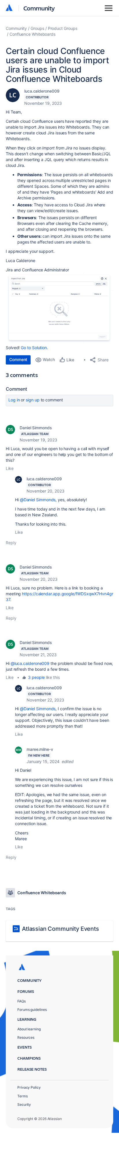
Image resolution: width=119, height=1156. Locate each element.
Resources (25, 1037)
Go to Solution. (34, 347)
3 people (36, 677)
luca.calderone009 (42, 91)
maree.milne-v (40, 749)
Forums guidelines (32, 1009)
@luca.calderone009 (30, 663)
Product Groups (62, 28)
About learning (29, 1029)
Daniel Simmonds (36, 427)
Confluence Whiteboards (32, 34)
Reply (11, 542)
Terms (22, 1096)
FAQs (21, 1001)
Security (24, 1104)
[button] (59, 308)
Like (10, 468)
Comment (18, 359)
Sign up (32, 399)
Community (39, 8)
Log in (14, 399)
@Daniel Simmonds (38, 499)
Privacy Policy (29, 1087)
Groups (37, 28)
